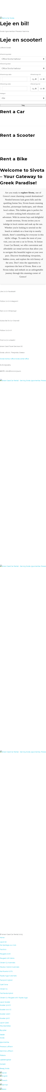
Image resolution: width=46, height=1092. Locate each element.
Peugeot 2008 (5, 954)
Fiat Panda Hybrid (6, 993)
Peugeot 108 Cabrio (7, 958)
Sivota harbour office (7, 359)
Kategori (3, 93)
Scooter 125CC (5, 1014)
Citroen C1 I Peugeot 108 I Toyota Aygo (14, 998)
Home (2, 937)
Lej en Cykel (4, 1023)
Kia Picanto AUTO (6, 971)
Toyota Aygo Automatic (8, 976)
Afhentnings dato (5, 74)
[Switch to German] (23, 1084)
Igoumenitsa (4, 1042)
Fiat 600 (3, 949)
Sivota (2, 1038)
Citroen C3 (3, 989)
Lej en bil (3, 942)
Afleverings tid (35, 84)
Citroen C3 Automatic (7, 963)
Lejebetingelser (5, 1060)
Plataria (3, 1055)
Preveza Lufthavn (6, 1046)
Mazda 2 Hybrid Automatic (9, 967)
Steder (2, 1035)
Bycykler (3, 1030)
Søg (23, 105)
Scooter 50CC (5, 1018)
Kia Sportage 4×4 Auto (8, 945)
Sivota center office (22, 359)
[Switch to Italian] (23, 1089)
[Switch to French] (23, 1080)
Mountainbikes (5, 1026)
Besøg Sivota (4, 1068)
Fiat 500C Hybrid (6, 980)
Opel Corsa (4, 984)
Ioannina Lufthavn (6, 1051)
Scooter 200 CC (5, 1009)
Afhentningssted (5, 54)
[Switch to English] (23, 1076)
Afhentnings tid (35, 74)
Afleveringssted (5, 64)
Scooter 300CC (5, 1005)
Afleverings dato (5, 84)
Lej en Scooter (5, 1002)
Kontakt (3, 1064)
